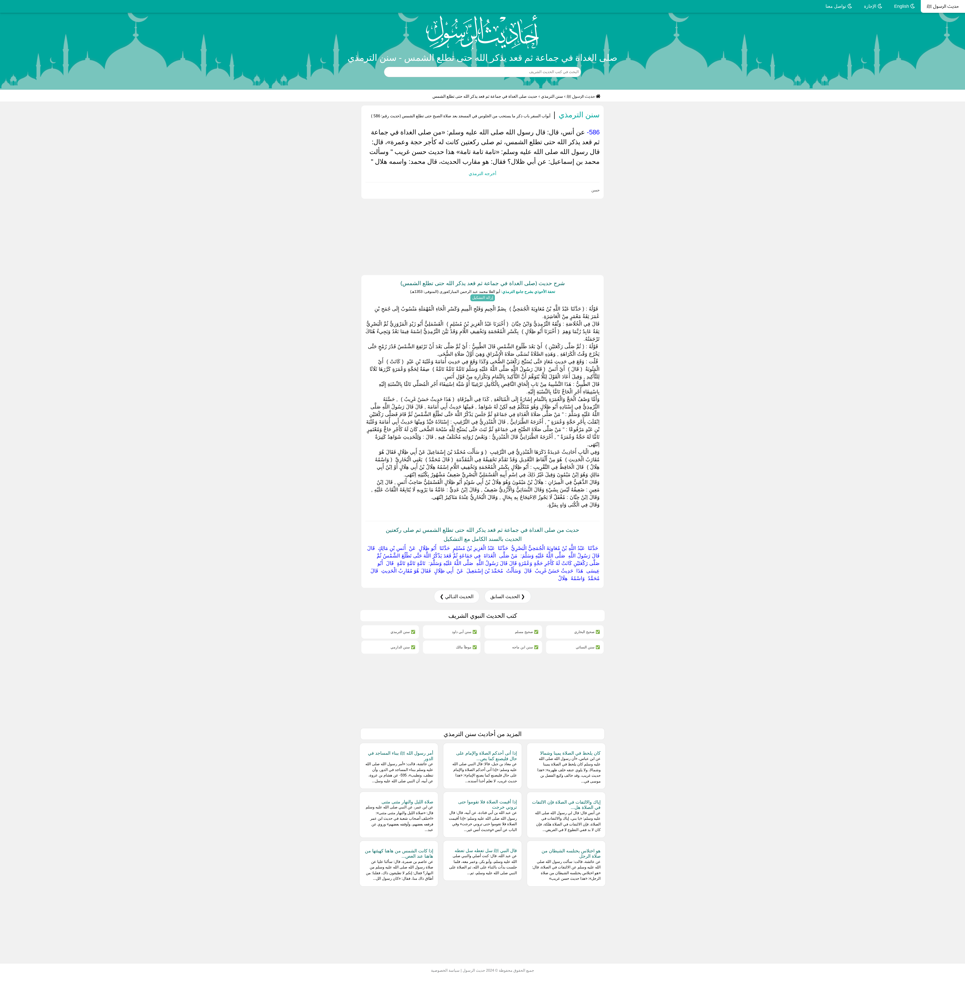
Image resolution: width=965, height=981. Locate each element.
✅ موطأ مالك (466, 647)
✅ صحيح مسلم (526, 631)
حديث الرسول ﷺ (943, 6)
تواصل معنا (836, 6)
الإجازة (871, 6)
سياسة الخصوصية (445, 970)
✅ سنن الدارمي (403, 647)
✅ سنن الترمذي (403, 631)
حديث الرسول (473, 970)
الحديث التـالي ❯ (456, 596)
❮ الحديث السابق (507, 596)
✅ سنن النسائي (588, 647)
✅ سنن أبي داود (464, 631)
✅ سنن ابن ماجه (525, 647)
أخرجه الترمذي (482, 173)
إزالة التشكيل (482, 297)
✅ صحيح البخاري (587, 631)
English (902, 6)
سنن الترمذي (552, 96)
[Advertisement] (814, 236)
